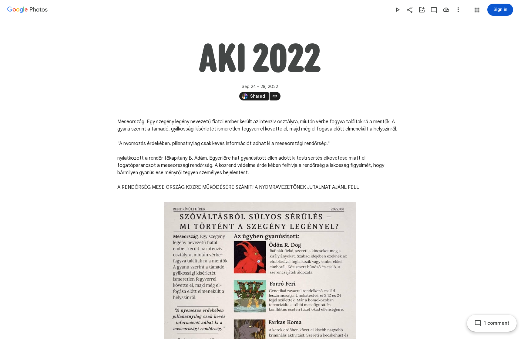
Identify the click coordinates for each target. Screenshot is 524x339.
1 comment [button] (496, 323)
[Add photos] (422, 10)
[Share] (410, 10)
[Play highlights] (397, 9)
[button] (477, 10)
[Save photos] (446, 10)
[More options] (458, 10)
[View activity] (434, 10)
